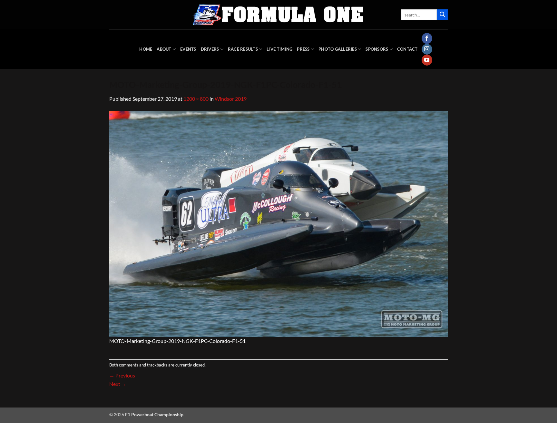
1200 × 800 (196, 99)
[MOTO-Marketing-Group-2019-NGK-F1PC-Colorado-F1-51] (278, 223)
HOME (145, 49)
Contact (407, 49)
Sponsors (377, 49)
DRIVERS (210, 49)
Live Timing (279, 49)
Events (188, 49)
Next (117, 384)
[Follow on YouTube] (427, 60)
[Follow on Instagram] (427, 49)
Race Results (243, 49)
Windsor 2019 (231, 99)
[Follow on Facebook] (427, 38)
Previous (122, 375)
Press (303, 49)
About (164, 49)
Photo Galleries (337, 49)
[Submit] (442, 14)
